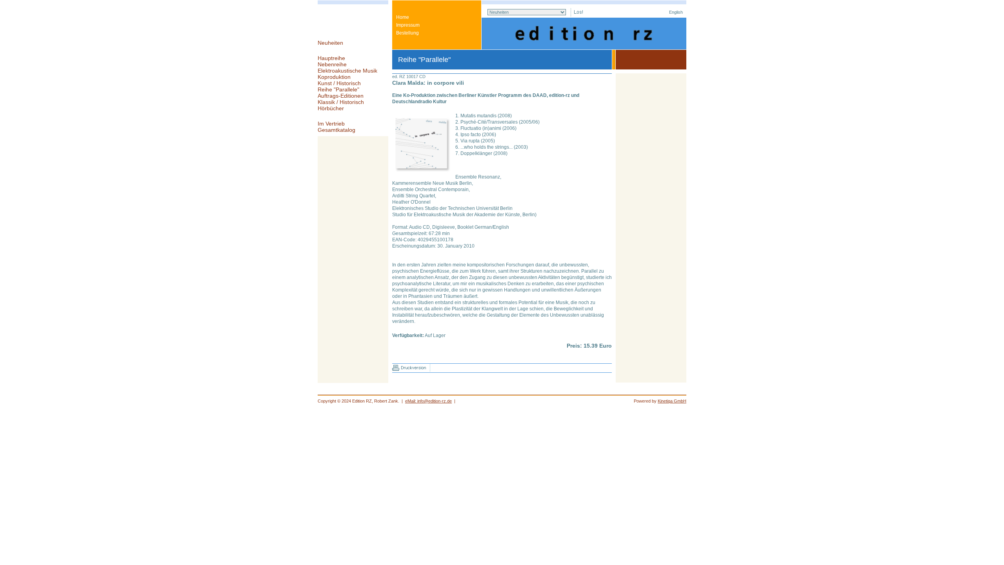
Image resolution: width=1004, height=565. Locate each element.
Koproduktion (334, 77)
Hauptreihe (331, 58)
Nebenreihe (332, 64)
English (676, 12)
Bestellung (407, 33)
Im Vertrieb (331, 123)
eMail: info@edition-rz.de (428, 401)
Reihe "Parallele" (338, 89)
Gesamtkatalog (336, 130)
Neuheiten (330, 43)
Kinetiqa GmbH (672, 401)
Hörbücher (331, 108)
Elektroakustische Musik (347, 70)
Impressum (408, 25)
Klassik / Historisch (341, 102)
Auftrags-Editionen (341, 96)
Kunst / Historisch (339, 83)
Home (402, 17)
